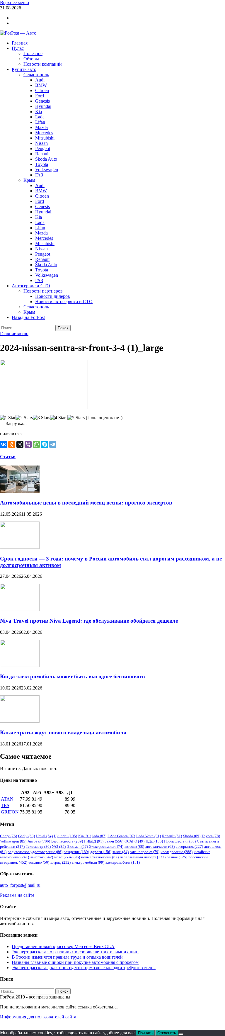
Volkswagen (46, 169)
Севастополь (36, 74)
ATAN (7, 798)
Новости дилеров (52, 296)
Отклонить (166, 1033)
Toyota (41, 164)
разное (177, 857)
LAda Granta (121, 836)
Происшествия (180, 841)
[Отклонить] (180, 1034)
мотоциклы (67, 857)
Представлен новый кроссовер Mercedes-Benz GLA (63, 946)
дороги (100, 852)
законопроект (144, 852)
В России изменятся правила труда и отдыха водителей (67, 957)
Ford (39, 95)
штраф (60, 862)
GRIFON (10, 811)
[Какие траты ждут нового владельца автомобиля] (20, 721)
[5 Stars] (76, 417)
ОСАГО (134, 841)
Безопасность (67, 841)
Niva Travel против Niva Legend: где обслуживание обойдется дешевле (89, 621)
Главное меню (14, 333)
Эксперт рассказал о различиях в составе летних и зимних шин (75, 951)
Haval (44, 836)
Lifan (40, 122)
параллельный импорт (143, 857)
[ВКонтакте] (3, 444)
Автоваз (39, 841)
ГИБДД (93, 841)
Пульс (18, 48)
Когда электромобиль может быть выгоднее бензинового (72, 676)
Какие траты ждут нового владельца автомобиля (63, 732)
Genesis (42, 100)
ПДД (154, 841)
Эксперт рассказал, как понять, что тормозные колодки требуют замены (84, 967)
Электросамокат (106, 846)
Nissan (41, 143)
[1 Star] (8, 417)
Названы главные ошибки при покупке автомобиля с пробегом (75, 962)
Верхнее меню (14, 2)
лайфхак (41, 857)
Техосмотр (38, 846)
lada (99, 836)
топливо (38, 862)
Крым (29, 180)
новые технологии (100, 857)
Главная (20, 42)
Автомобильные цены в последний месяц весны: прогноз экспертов (86, 503)
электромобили (88, 862)
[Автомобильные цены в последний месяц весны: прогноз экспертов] (20, 491)
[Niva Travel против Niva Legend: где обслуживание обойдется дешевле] (20, 609)
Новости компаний (42, 64)
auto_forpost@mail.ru (20, 885)
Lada (40, 116)
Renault (42, 153)
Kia (38, 111)
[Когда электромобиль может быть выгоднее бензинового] (20, 665)
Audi (40, 79)
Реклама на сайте (17, 895)
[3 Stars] (41, 417)
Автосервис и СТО (31, 285)
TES (5, 805)
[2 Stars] (24, 417)
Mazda (41, 127)
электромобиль (122, 862)
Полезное (32, 53)
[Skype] (44, 444)
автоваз (134, 846)
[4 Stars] (58, 417)
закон (120, 852)
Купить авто (24, 69)
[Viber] (28, 444)
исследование (176, 852)
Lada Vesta (148, 836)
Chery (8, 836)
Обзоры (31, 58)
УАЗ (59, 846)
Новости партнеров (43, 290)
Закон (114, 841)
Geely (26, 836)
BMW (41, 85)
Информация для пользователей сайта (38, 1016)
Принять (145, 1033)
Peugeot (42, 148)
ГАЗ (39, 174)
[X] (19, 444)
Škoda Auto (46, 159)
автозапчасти (160, 846)
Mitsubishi (44, 137)
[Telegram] (52, 444)
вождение (76, 852)
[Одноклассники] (11, 444)
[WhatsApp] (36, 444)
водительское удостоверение (35, 852)
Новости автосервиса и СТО (64, 301)
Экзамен (77, 846)
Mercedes (44, 132)
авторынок (189, 846)
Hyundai (43, 106)
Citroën (42, 90)
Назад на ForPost (28, 317)
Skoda (191, 836)
